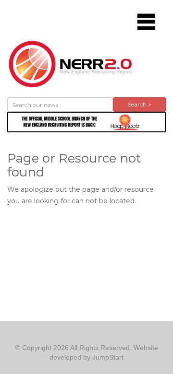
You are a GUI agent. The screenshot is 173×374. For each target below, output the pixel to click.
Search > (139, 104)
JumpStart (108, 357)
